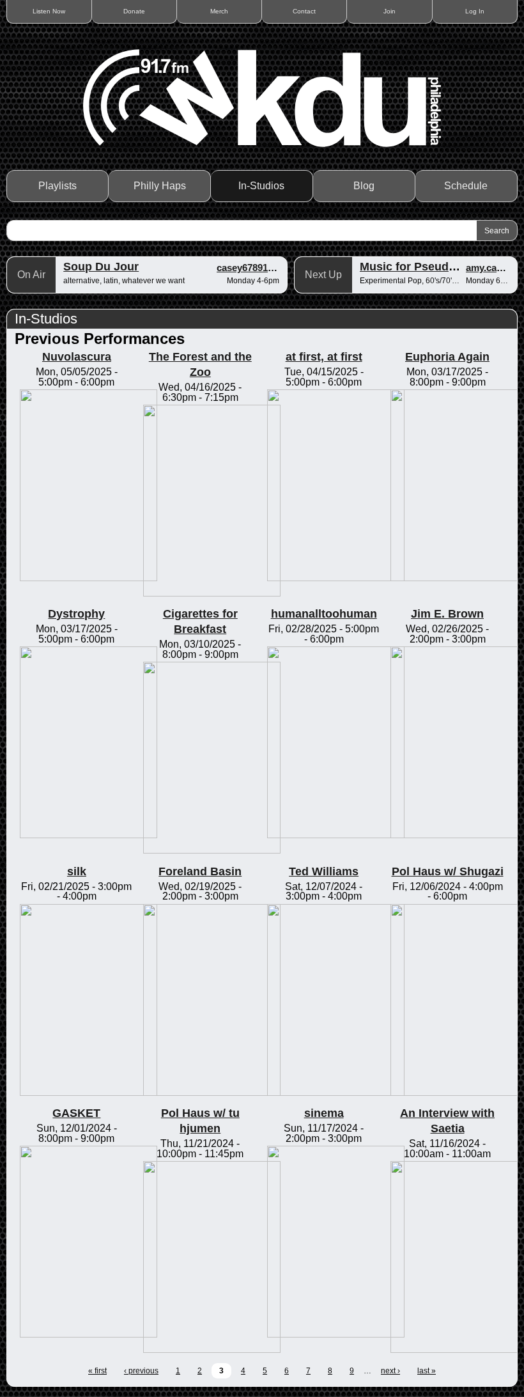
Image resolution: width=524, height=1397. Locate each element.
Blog (363, 185)
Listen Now (49, 11)
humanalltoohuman (324, 613)
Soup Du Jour (101, 266)
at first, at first (324, 356)
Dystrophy (76, 613)
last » (426, 1370)
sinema (324, 1113)
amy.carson (491, 267)
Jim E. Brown (447, 613)
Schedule (466, 185)
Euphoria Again (447, 356)
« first (97, 1370)
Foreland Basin (200, 871)
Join (389, 11)
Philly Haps (160, 185)
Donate (134, 11)
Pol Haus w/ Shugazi (448, 871)
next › (390, 1370)
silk (76, 871)
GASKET (76, 1113)
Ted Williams (323, 871)
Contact (304, 11)
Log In (474, 11)
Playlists (57, 185)
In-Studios (261, 185)
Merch (219, 11)
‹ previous (141, 1370)
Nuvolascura (76, 356)
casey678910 (245, 267)
